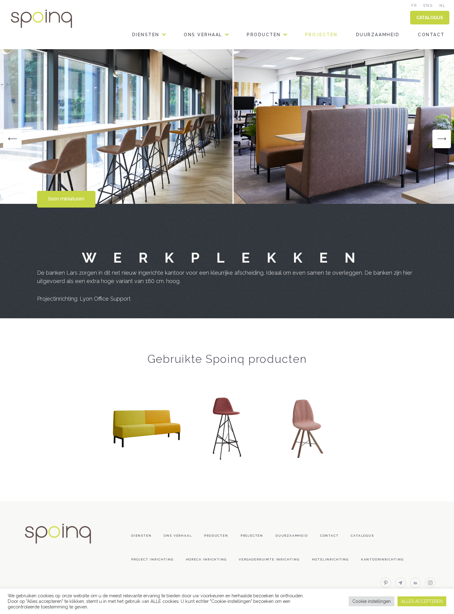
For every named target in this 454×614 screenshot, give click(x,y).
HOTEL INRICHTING (157, 108)
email (400, 583)
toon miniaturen (66, 199)
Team (191, 61)
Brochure (261, 92)
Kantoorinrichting (382, 559)
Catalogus (362, 535)
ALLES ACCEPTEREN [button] (422, 601)
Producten (264, 34)
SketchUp (260, 124)
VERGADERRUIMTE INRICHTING (173, 124)
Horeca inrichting (206, 559)
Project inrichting (152, 559)
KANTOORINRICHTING (161, 61)
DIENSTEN (145, 34)
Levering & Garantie (277, 155)
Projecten (321, 34)
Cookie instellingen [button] (371, 601)
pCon (254, 140)
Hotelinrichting (330, 559)
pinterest (385, 583)
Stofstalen (264, 77)
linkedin (415, 583)
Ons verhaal (203, 34)
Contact (431, 34)
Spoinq (50, 19)
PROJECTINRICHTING (159, 92)
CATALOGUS (429, 17)
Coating (259, 108)
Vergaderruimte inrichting (269, 559)
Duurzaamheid (377, 34)
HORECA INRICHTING (159, 77)
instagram (430, 583)
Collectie (261, 61)
